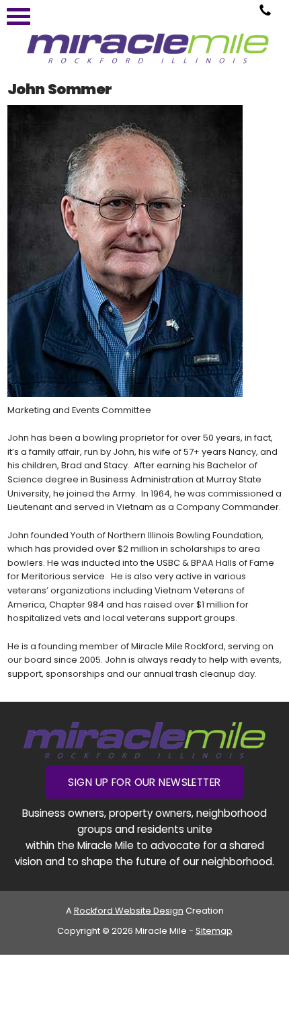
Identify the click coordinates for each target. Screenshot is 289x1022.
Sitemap (214, 930)
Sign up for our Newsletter (144, 782)
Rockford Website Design (128, 910)
